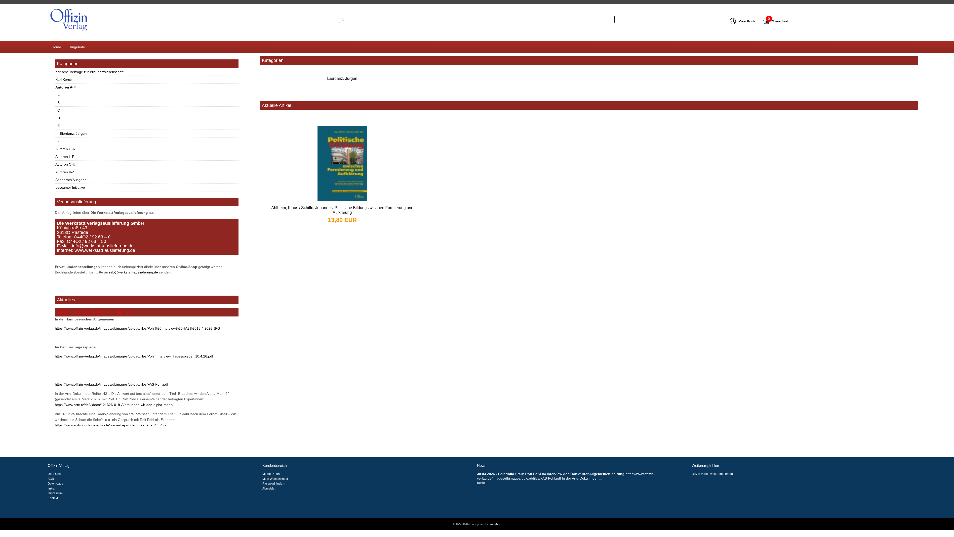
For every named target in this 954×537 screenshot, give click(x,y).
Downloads (55, 483)
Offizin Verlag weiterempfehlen (712, 474)
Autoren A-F (65, 87)
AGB (51, 479)
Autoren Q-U (65, 164)
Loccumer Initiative (70, 187)
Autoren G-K (65, 149)
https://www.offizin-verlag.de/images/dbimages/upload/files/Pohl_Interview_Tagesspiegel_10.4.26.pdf (134, 356)
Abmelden (269, 488)
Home (56, 47)
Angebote (77, 47)
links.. (51, 488)
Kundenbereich (274, 466)
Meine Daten (271, 474)
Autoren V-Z (64, 172)
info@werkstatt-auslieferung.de (133, 272)
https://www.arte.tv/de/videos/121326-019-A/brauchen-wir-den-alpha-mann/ (114, 405)
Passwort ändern (273, 483)
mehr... (482, 483)
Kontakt (53, 498)
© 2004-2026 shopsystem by (477, 524)
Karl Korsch (64, 80)
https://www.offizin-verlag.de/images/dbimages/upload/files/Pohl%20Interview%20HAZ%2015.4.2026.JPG (137, 328)
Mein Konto (747, 21)
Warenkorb (780, 21)
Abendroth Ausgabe (70, 180)
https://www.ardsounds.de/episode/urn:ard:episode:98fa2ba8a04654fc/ (110, 425)
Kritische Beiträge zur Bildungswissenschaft (89, 72)
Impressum (55, 493)
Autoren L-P (64, 157)
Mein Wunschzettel (275, 479)
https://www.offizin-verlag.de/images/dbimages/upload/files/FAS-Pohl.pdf (111, 384)
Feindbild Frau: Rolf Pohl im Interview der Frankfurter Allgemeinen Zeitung (561, 474)
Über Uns (54, 474)
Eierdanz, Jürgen (73, 133)
